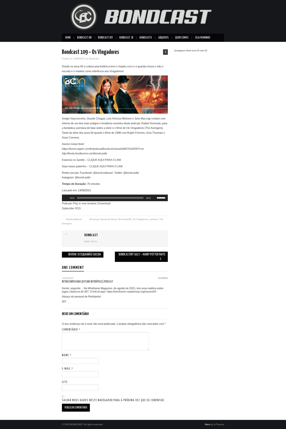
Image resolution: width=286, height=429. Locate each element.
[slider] (161, 198)
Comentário (71, 329)
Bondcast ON (84, 37)
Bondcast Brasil (109, 219)
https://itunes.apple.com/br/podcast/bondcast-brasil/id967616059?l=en (103, 148)
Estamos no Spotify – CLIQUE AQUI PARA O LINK (91, 159)
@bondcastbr (131, 172)
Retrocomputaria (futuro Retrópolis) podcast (87, 281)
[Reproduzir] (66, 198)
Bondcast (94, 58)
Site (65, 382)
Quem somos (182, 37)
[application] (115, 198)
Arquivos (163, 37)
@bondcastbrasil (103, 172)
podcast (154, 219)
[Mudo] (154, 198)
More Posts (90, 242)
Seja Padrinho (202, 37)
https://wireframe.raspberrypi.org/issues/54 (131, 291)
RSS (78, 208)
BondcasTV (146, 37)
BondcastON (124, 219)
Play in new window (84, 203)
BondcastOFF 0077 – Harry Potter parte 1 (142, 256)
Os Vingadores (140, 219)
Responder (163, 278)
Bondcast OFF (105, 37)
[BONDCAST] (143, 16)
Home (68, 37)
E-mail (67, 368)
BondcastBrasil (74, 219)
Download (104, 203)
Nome (67, 355)
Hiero (207, 424)
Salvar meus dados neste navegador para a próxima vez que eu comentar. (113, 400)
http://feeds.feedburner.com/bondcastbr (84, 153)
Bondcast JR (126, 37)
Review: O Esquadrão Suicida (84, 254)
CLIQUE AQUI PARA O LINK (106, 166)
